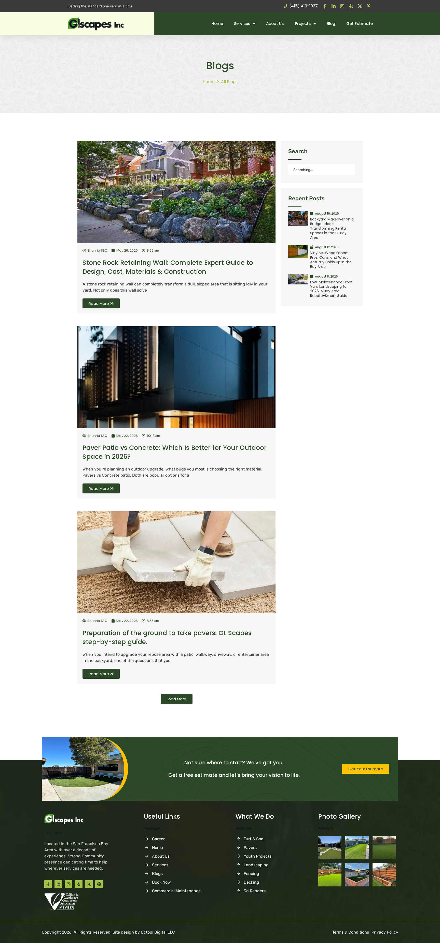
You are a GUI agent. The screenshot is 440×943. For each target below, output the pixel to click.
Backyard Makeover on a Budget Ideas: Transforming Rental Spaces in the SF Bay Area (332, 228)
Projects (303, 23)
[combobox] (321, 169)
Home (217, 23)
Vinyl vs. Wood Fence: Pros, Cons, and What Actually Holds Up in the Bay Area (331, 259)
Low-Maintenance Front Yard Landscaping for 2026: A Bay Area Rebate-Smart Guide (331, 289)
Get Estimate (359, 23)
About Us (275, 23)
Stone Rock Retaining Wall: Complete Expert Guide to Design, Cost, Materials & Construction (167, 267)
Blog (331, 23)
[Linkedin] (58, 884)
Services (242, 23)
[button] (177, 699)
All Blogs (229, 82)
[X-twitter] (89, 884)
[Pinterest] (99, 884)
